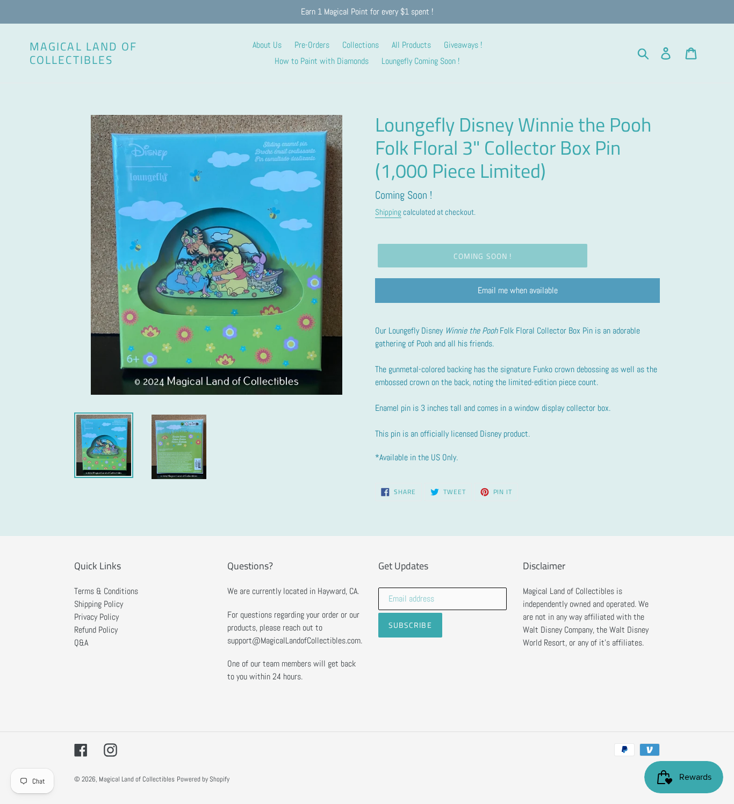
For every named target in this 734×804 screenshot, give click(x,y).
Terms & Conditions (106, 591)
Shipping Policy (98, 604)
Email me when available (518, 290)
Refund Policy (96, 629)
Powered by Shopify (203, 779)
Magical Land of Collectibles (84, 53)
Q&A (81, 642)
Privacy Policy (96, 616)
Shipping (388, 212)
